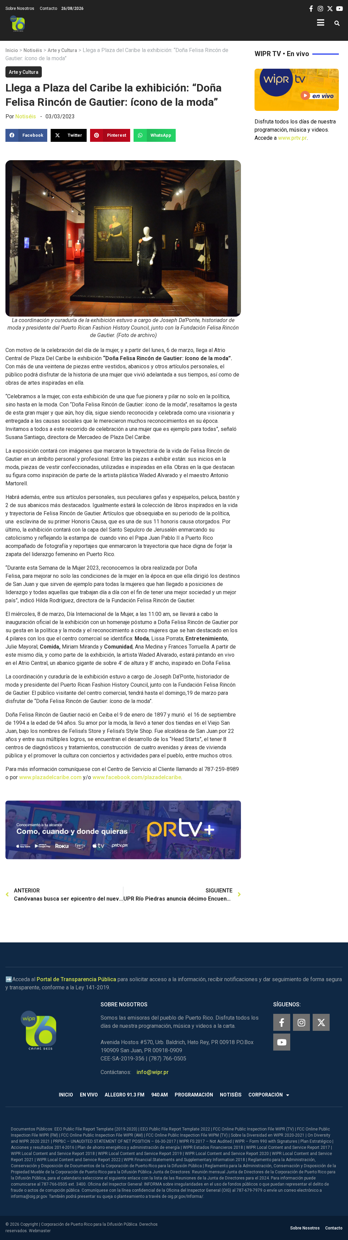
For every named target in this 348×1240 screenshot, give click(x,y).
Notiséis (32, 50)
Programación (194, 1094)
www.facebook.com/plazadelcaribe (136, 777)
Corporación (265, 1094)
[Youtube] (281, 1042)
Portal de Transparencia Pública (76, 979)
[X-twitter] (321, 1022)
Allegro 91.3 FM (124, 1094)
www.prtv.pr (292, 138)
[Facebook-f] (281, 1022)
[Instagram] (301, 1022)
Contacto (48, 8)
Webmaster (40, 1230)
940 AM (159, 1094)
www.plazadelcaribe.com (50, 777)
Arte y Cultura (62, 50)
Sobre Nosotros (19, 8)
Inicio (11, 50)
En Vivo (89, 1094)
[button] (337, 23)
